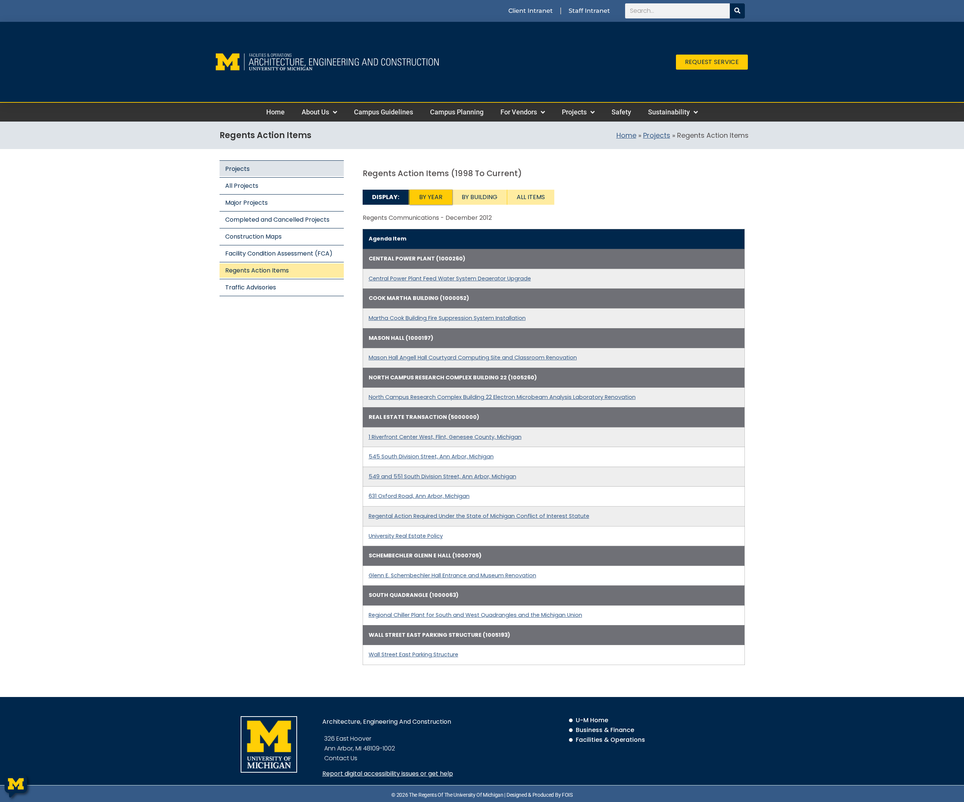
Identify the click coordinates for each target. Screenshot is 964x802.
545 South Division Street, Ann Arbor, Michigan (431, 456)
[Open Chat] (16, 786)
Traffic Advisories (250, 287)
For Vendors (518, 112)
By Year (430, 197)
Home (275, 112)
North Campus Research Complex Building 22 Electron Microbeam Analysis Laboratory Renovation (502, 397)
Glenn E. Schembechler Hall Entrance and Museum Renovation (452, 575)
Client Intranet (530, 10)
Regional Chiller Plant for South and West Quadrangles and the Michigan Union (475, 615)
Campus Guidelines (383, 112)
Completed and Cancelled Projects (277, 219)
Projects (574, 112)
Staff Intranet (589, 10)
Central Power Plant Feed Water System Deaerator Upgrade (450, 278)
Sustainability (669, 112)
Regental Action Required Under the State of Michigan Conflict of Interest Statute (479, 516)
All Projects (241, 185)
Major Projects (246, 202)
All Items (531, 197)
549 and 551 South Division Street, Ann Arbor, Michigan (442, 476)
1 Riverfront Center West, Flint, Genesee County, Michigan (445, 437)
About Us (315, 112)
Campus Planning (457, 112)
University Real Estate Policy (406, 536)
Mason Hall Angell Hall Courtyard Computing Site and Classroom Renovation (473, 357)
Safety (621, 112)
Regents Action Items (257, 270)
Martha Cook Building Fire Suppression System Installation (447, 318)
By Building (479, 197)
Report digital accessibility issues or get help (387, 773)
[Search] (737, 10)
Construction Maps (253, 236)
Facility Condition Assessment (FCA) (279, 253)
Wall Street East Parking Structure (413, 654)
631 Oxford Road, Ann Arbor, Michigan (419, 496)
